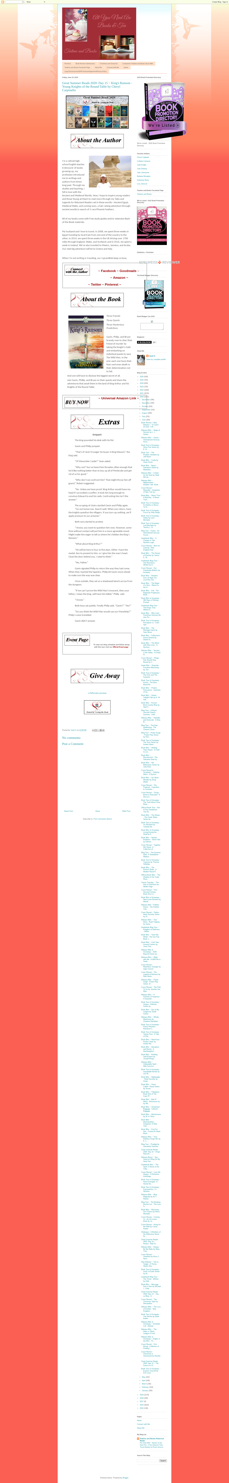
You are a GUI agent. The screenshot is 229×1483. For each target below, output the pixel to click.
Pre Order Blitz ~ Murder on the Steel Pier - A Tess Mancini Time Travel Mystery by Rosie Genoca (151, 1445)
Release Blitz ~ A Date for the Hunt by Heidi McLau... (150, 475)
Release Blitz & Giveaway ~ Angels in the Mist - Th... (150, 1339)
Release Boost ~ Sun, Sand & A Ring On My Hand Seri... (150, 1159)
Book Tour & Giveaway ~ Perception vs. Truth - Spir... (150, 623)
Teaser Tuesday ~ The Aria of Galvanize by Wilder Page (150, 884)
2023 (142, 387)
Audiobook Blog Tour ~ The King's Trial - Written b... (150, 608)
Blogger (125, 1478)
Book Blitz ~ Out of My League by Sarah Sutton (150, 1012)
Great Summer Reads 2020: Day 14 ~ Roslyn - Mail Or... (149, 1242)
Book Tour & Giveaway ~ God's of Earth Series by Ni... (150, 1271)
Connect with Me (113, 67)
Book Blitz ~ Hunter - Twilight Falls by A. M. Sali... (150, 697)
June (144, 420)
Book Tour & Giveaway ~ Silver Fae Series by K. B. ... (150, 447)
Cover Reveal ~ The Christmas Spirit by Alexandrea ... (149, 1301)
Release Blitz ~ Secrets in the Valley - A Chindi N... (150, 652)
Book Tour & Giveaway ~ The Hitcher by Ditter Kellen (150, 1316)
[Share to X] (98, 730)
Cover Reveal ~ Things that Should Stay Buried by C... (150, 660)
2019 (142, 1395)
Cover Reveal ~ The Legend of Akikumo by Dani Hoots (150, 974)
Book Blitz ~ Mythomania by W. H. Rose (151, 1115)
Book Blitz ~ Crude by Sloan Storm (149, 461)
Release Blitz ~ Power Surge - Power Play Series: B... (149, 982)
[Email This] (93, 730)
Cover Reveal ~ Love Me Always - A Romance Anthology (150, 1174)
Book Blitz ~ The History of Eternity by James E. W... (150, 555)
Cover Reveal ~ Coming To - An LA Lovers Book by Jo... (150, 1219)
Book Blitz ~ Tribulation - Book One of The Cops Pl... (150, 1094)
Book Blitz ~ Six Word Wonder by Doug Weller (149, 780)
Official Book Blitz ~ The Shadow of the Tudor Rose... (150, 877)
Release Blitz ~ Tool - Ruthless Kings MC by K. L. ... (150, 1139)
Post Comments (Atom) (103, 819)
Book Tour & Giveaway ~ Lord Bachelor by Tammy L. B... (150, 525)
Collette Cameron (143, 161)
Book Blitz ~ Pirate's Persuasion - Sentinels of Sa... (151, 690)
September (146, 410)
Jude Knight (141, 165)
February (145, 1387)
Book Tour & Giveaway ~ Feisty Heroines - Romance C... (150, 1027)
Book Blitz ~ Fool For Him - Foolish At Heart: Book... (151, 1131)
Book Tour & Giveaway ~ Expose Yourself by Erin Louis (150, 1371)
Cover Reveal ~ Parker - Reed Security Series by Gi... (150, 914)
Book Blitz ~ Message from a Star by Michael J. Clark (151, 1286)
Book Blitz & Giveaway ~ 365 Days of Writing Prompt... (151, 600)
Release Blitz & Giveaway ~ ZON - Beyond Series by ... (150, 952)
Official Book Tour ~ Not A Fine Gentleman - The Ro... (150, 810)
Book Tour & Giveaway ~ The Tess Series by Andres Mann (150, 742)
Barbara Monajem (144, 176)
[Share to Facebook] (101, 730)
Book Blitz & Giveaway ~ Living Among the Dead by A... (151, 832)
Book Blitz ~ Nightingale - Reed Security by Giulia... (150, 1079)
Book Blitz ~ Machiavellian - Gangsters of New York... (149, 1123)
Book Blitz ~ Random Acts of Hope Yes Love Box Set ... (149, 578)
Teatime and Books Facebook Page (77, 67)
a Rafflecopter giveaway (97, 693)
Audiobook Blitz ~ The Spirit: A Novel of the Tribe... (150, 1167)
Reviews (68, 64)
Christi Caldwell (143, 157)
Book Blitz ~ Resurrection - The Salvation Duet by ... (150, 757)
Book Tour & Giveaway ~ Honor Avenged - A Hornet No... (150, 1182)
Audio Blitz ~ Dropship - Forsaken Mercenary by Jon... (150, 667)
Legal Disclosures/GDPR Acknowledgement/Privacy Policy (86, 71)
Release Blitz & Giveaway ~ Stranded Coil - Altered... (150, 1324)
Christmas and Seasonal (109, 64)
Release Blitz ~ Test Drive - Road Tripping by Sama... (150, 922)
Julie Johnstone (143, 173)
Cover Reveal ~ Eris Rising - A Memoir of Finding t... (150, 1346)
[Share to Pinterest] (103, 730)
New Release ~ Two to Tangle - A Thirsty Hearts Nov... (149, 1264)
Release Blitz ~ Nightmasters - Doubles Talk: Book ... (150, 483)
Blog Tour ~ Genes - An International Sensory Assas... (150, 533)
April (144, 1380)
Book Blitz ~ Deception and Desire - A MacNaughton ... (150, 1049)
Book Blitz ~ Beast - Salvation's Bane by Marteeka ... (149, 468)
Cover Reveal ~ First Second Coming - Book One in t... (149, 892)
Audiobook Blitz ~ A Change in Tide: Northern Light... (148, 540)
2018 (142, 1398)
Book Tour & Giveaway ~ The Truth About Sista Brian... (150, 802)
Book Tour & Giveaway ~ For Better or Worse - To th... (150, 505)
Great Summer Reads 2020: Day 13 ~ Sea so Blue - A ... (150, 1294)
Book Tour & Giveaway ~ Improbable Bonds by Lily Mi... (150, 1071)
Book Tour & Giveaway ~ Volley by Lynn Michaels (150, 518)
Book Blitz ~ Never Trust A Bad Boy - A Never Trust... (150, 497)
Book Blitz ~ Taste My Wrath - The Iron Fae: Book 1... (150, 937)
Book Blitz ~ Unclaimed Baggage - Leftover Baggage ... (150, 1109)
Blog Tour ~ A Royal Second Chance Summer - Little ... (149, 712)
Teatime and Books (144, 194)
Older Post (126, 811)
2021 (142, 393)
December (146, 400)
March (144, 1384)
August (145, 413)
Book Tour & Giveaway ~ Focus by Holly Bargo (150, 511)
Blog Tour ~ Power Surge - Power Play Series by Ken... (150, 735)
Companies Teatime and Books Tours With (137, 64)
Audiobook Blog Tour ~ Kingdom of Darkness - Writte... (150, 929)
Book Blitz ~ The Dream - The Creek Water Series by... (150, 817)
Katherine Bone (143, 180)
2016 (142, 1405)
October (145, 406)
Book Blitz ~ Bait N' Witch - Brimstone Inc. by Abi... (150, 1101)
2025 (142, 380)
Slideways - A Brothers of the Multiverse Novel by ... (151, 1234)
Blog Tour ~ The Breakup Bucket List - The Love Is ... (151, 1204)
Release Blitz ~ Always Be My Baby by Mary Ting (150, 1249)
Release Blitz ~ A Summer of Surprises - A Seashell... (151, 997)
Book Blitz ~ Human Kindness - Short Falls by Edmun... (150, 840)
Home (126, 67)
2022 (142, 390)
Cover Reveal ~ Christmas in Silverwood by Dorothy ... (150, 1355)
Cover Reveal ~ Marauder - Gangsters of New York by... (150, 490)
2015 (142, 1408)
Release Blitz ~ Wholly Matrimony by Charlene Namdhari (150, 1019)
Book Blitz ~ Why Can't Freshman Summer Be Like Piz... (151, 615)
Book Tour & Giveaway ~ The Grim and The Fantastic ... (150, 675)
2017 (142, 1401)
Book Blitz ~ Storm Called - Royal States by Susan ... (150, 1086)
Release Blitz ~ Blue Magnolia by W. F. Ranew (149, 1197)
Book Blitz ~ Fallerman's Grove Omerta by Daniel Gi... (150, 637)
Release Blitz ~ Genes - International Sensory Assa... (150, 440)
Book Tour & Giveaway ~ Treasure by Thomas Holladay (150, 862)
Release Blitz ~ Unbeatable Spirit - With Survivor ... (149, 1064)
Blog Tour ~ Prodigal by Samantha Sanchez (150, 1145)
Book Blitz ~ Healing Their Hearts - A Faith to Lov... (150, 750)
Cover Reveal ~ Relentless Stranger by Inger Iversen (151, 967)
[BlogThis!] (95, 730)
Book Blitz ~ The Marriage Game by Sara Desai (149, 630)
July (144, 416)
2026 (142, 377)
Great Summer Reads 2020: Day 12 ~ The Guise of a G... (149, 1363)
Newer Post (68, 811)
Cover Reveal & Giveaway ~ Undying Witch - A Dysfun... (150, 772)
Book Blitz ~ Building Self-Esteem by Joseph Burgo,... (149, 1057)
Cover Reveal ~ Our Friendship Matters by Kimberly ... (150, 570)
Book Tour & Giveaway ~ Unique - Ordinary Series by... (150, 1004)
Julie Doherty (142, 169)
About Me (98, 67)
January (145, 1391)
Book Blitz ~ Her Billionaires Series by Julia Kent (150, 765)
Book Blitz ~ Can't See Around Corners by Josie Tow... (150, 944)
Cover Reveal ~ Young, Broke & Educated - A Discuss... (150, 795)
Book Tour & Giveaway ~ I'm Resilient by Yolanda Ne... (150, 825)
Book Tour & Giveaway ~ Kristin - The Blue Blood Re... (150, 682)
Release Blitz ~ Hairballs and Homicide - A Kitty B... (150, 720)
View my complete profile (156, 359)
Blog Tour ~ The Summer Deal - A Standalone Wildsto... (151, 855)
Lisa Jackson (142, 184)
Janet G (152, 356)
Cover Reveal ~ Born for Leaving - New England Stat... (150, 548)
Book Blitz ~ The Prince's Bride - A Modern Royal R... (149, 870)
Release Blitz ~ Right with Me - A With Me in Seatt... (150, 959)
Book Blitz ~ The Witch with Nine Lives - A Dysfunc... (150, 645)
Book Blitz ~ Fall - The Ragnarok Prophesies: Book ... (150, 593)
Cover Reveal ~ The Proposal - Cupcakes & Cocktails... (150, 787)
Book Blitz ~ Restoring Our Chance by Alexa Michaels (150, 1212)
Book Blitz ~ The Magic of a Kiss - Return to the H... (150, 585)
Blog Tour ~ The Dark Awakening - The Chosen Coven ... (149, 727)
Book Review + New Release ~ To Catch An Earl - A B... (149, 425)
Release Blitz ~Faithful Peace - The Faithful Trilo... (150, 907)
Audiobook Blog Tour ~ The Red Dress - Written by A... (150, 563)
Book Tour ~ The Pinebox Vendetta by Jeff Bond (150, 455)
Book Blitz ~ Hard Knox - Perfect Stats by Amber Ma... (150, 1042)
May (144, 1377)
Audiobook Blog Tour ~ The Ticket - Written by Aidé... (150, 1279)
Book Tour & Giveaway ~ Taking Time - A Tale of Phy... (150, 1034)
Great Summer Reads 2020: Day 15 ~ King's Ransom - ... (150, 1152)
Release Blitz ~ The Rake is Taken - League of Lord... (149, 1331)
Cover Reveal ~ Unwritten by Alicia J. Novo (150, 1257)
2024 (142, 383)
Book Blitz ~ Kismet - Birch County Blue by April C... (150, 705)
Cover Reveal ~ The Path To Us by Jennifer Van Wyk (151, 989)
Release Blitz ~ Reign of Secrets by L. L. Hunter (150, 432)
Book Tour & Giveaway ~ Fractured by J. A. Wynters (150, 1189)
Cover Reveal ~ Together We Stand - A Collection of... (150, 847)
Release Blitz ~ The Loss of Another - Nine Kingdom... (151, 1309)
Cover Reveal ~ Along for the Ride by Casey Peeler (150, 1227)
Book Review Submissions (85, 64)
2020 (142, 397)
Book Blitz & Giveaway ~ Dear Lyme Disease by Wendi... (151, 899)
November (146, 403)
